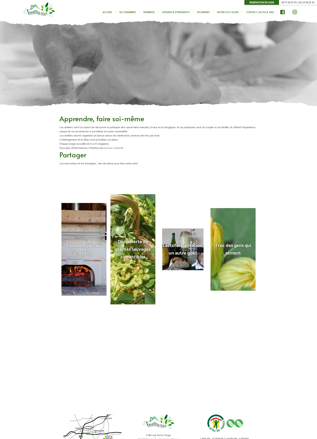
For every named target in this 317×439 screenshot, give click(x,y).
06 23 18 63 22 (307, 2)
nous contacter (114, 148)
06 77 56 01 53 (289, 2)
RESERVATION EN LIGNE (261, 2)
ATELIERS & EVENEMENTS (176, 12)
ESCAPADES (203, 12)
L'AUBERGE (149, 12)
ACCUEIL (107, 12)
